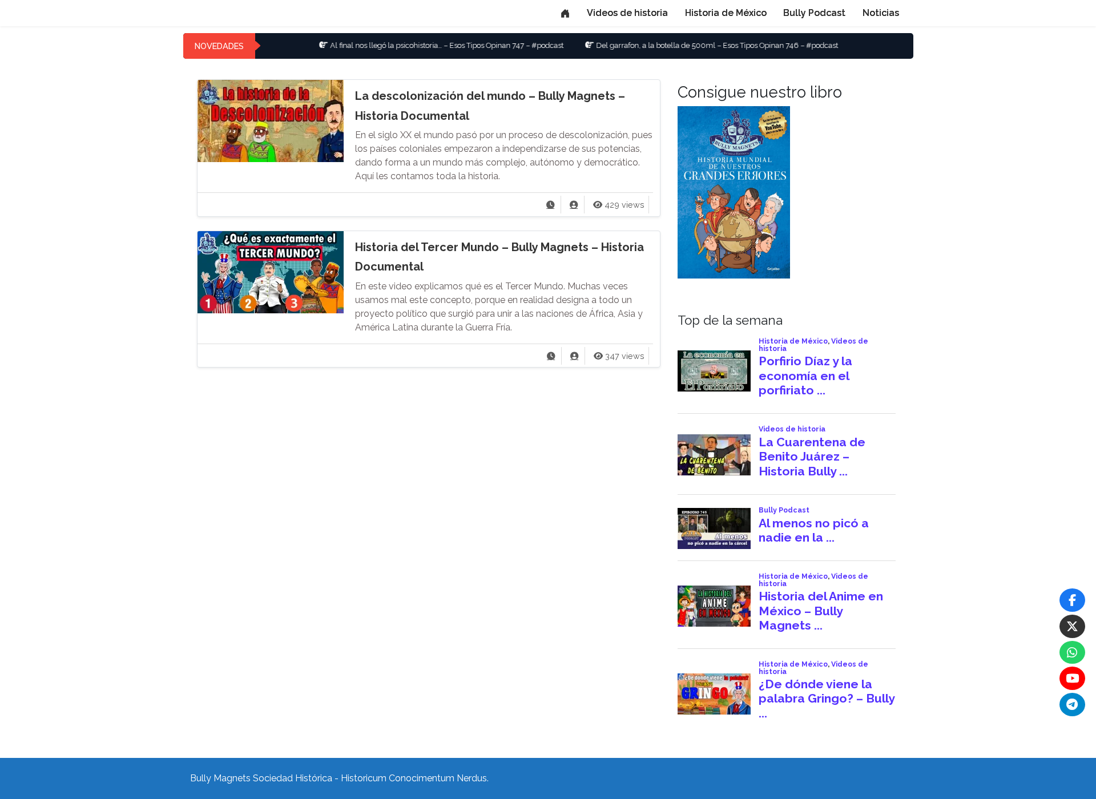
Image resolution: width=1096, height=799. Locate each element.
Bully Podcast (814, 12)
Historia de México (726, 12)
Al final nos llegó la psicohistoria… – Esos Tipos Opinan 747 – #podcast (415, 45)
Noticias (881, 12)
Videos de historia (627, 12)
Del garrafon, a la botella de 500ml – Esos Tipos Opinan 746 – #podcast (686, 45)
